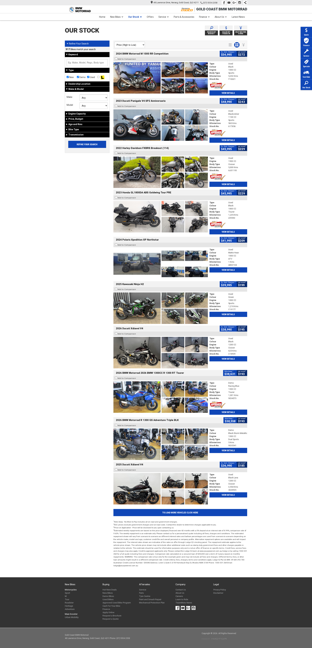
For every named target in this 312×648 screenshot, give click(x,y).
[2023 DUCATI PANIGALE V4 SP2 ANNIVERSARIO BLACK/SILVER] (160, 125)
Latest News (238, 16)
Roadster (69, 602)
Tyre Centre (144, 596)
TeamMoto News (184, 602)
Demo (82, 77)
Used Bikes (108, 599)
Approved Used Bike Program (117, 602)
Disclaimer (218, 593)
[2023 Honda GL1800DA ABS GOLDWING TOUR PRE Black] (160, 216)
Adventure (70, 609)
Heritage (69, 606)
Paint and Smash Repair (150, 599)
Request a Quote (111, 619)
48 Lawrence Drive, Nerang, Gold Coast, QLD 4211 (176, 2)
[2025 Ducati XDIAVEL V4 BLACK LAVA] (160, 488)
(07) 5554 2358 (210, 2)
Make (69, 97)
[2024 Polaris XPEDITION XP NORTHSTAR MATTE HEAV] (160, 263)
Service (162, 16)
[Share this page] (244, 3)
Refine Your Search (77, 43)
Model (70, 104)
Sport (67, 593)
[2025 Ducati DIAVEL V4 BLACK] (160, 352)
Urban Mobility (71, 617)
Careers (179, 596)
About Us (219, 16)
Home (102, 16)
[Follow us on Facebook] (224, 3)
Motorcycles (71, 589)
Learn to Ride (182, 599)
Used (92, 77)
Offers (150, 16)
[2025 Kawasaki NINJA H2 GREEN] (160, 308)
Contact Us (181, 589)
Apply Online (108, 612)
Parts (141, 593)
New (71, 77)
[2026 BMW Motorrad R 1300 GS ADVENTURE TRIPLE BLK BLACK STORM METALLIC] (160, 444)
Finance (203, 16)
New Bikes (115, 16)
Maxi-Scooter (71, 614)
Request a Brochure (112, 615)
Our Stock (133, 16)
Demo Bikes (108, 596)
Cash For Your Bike (111, 606)
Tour (67, 599)
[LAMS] (102, 77)
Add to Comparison (127, 59)
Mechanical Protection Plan (152, 602)
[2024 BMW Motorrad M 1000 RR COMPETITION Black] (160, 78)
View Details (228, 93)
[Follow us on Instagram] (240, 3)
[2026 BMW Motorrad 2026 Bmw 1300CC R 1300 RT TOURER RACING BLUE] (160, 397)
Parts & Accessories (184, 16)
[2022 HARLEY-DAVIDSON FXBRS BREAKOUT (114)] (160, 172)
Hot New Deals (110, 589)
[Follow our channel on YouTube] (229, 3)
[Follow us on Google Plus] (235, 3)
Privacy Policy (219, 589)
